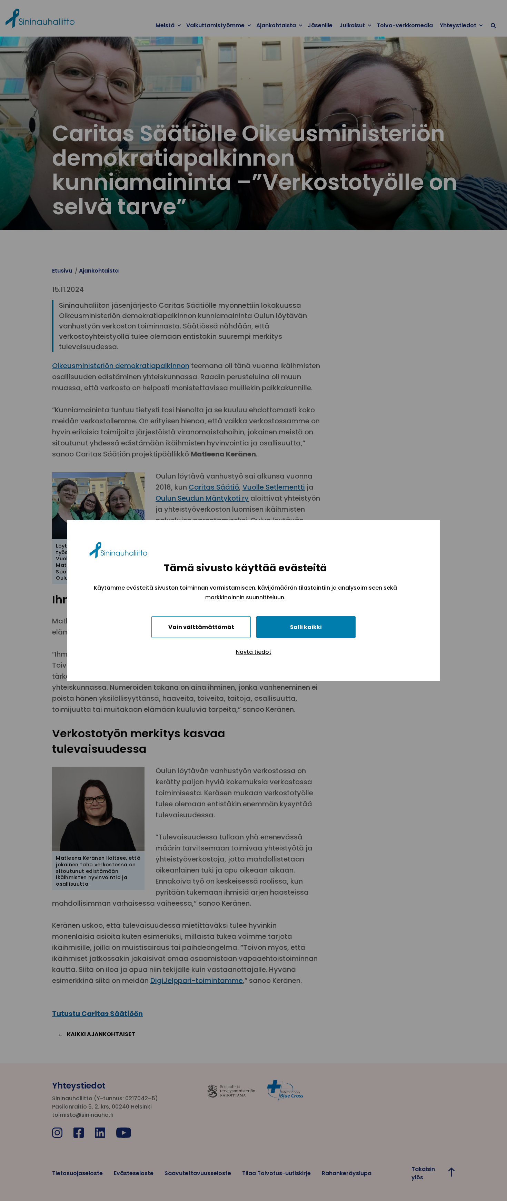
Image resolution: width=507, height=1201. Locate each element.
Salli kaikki (306, 627)
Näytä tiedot (253, 652)
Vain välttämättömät (201, 627)
